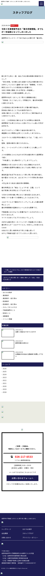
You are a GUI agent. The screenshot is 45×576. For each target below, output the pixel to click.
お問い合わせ (6, 537)
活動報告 (6, 316)
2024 (4, 374)
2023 (4, 377)
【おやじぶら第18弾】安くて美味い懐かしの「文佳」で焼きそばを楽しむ (21, 278)
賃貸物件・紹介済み (10, 298)
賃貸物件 (6, 295)
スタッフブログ (27, 533)
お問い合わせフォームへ (22, 478)
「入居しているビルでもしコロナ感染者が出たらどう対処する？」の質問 (22, 271)
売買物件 (6, 301)
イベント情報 (7, 319)
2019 (4, 389)
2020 (4, 386)
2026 (4, 368)
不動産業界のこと (9, 310)
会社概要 (5, 533)
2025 (4, 371)
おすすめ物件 (7, 292)
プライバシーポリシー (30, 537)
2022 (4, 380)
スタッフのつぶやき (10, 307)
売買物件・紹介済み (10, 304)
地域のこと (7, 313)
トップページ (6, 529)
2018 (4, 392)
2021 (4, 383)
